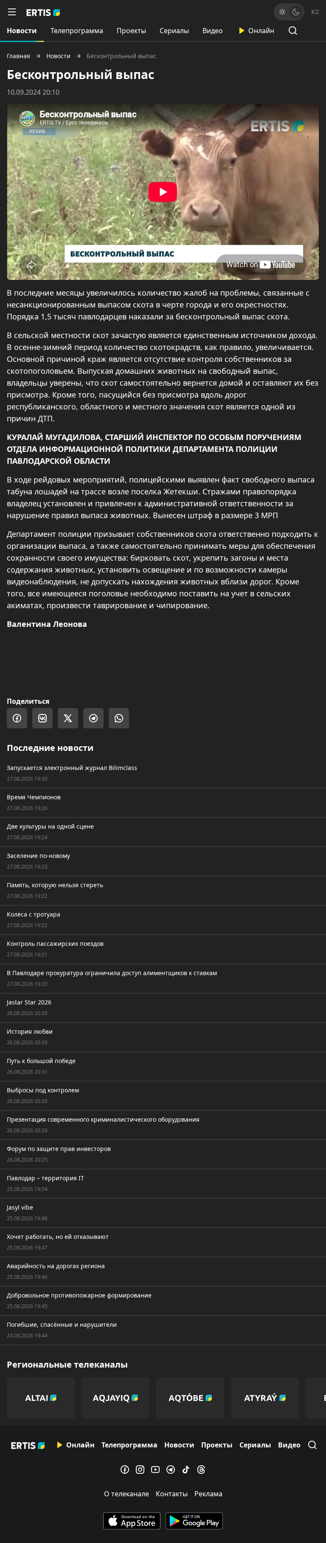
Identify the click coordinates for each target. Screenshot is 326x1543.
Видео (212, 30)
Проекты (131, 30)
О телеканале (126, 1493)
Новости (22, 30)
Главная (18, 56)
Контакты (172, 1493)
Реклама (208, 1493)
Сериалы (174, 30)
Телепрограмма (77, 30)
